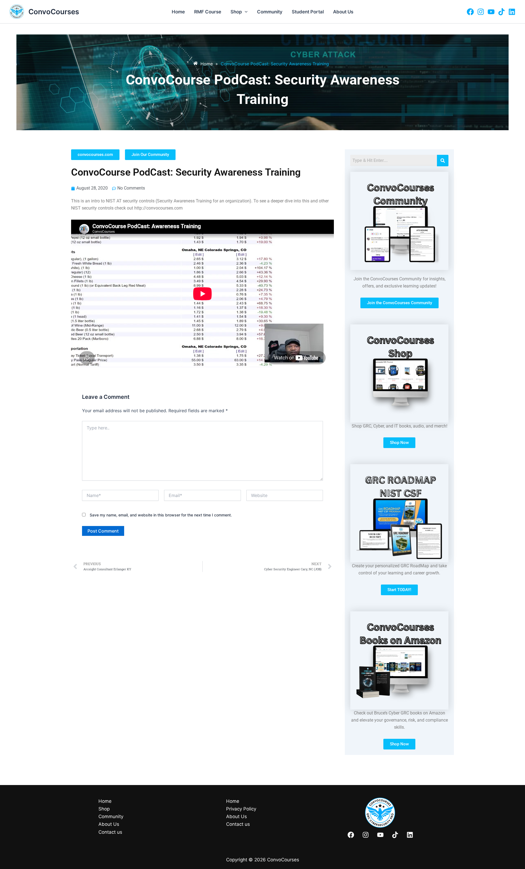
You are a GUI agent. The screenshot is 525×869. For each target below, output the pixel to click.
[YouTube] (491, 11)
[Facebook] (470, 11)
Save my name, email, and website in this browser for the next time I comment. (161, 515)
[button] (244, 12)
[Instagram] (480, 11)
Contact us (110, 832)
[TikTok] (501, 11)
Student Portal (308, 11)
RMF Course (207, 11)
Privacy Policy (241, 809)
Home (178, 11)
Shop (236, 11)
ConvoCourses (53, 11)
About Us (343, 11)
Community (269, 11)
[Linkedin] (511, 11)
